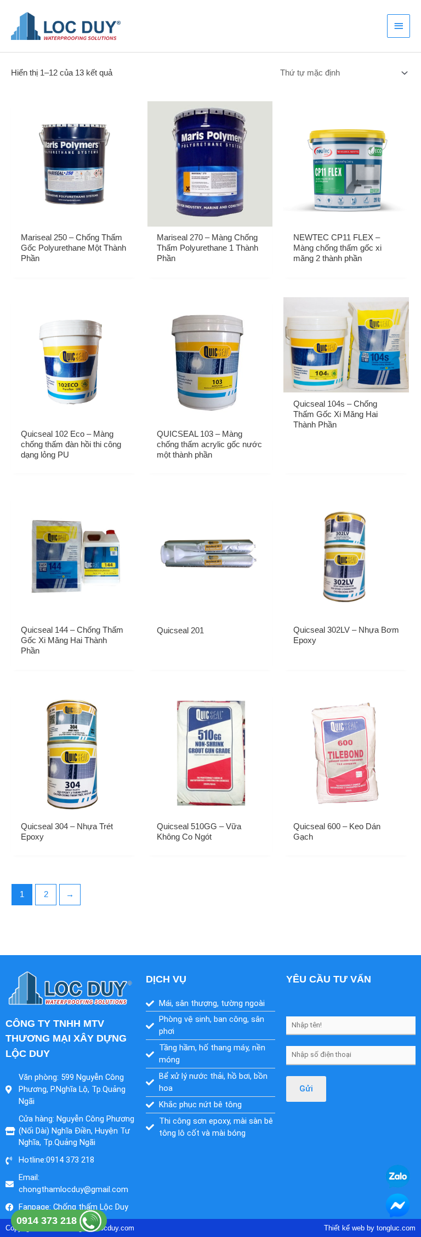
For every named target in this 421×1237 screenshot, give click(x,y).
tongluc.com (396, 1228)
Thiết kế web (344, 1228)
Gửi (306, 1089)
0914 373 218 (47, 1220)
